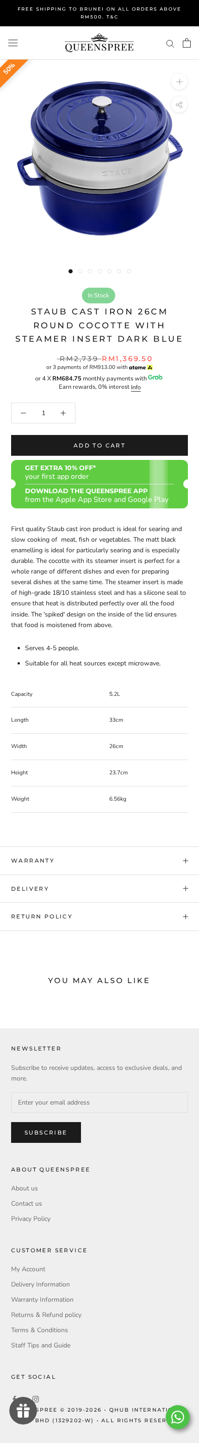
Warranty (33, 860)
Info (136, 387)
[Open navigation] (13, 43)
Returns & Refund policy (46, 1314)
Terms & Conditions (39, 1330)
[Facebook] (14, 1399)
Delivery (30, 888)
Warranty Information (42, 1299)
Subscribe (46, 1132)
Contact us (26, 1203)
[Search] (170, 43)
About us (24, 1188)
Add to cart (99, 445)
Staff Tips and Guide (40, 1345)
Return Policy (42, 916)
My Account (28, 1269)
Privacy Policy (30, 1218)
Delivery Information (40, 1284)
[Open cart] (187, 43)
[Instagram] (35, 1399)
